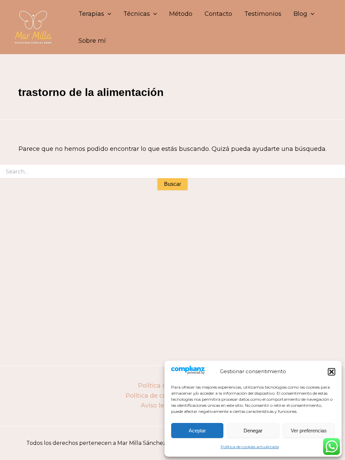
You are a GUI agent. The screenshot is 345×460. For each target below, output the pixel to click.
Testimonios (262, 14)
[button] (331, 371)
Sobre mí (92, 40)
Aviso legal (157, 405)
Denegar (253, 430)
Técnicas (136, 14)
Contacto (218, 14)
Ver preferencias (309, 430)
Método (180, 14)
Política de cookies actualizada (250, 446)
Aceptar (197, 430)
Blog (300, 14)
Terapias (91, 14)
